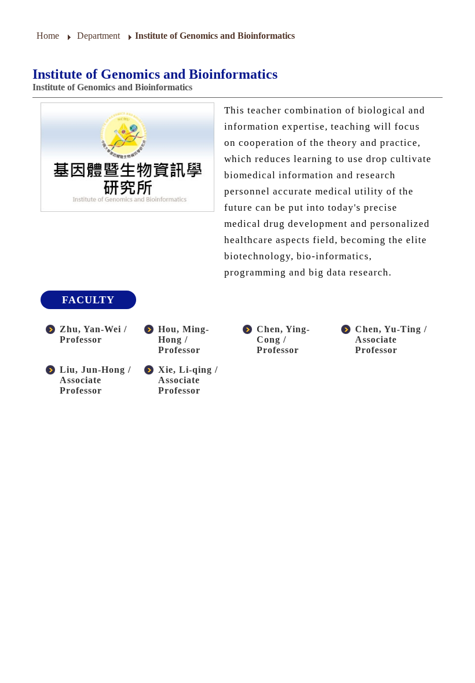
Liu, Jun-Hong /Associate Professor (95, 380)
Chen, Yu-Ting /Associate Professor (391, 339)
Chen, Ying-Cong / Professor (283, 339)
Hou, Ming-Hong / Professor (183, 339)
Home (47, 36)
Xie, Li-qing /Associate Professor (188, 380)
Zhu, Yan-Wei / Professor (93, 334)
